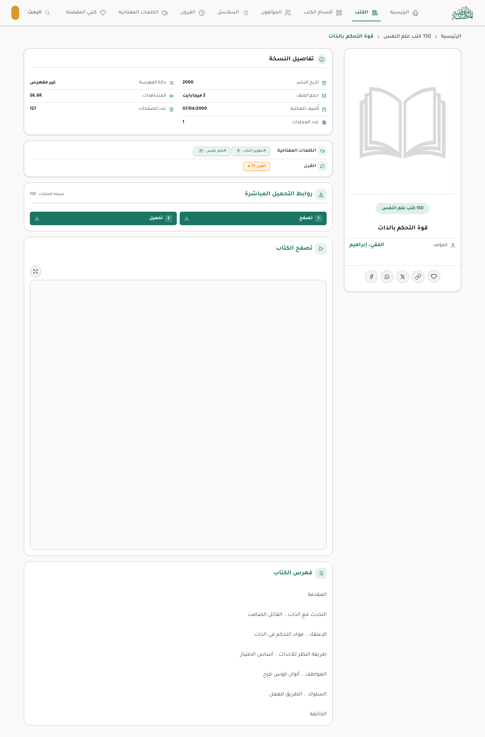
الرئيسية (399, 12)
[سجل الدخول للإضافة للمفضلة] (433, 276)
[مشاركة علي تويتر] (402, 276)
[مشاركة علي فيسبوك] (371, 276)
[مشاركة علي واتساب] (387, 276)
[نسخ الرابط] (418, 276)
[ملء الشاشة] (35, 271)
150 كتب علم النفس (407, 37)
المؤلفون (271, 12)
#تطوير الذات (252, 151)
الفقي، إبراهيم (366, 245)
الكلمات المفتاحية (138, 12)
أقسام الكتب (318, 12)
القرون (187, 12)
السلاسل (228, 12)
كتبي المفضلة (81, 12)
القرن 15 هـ (256, 166)
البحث (35, 12)
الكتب (361, 12)
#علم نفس (212, 151)
